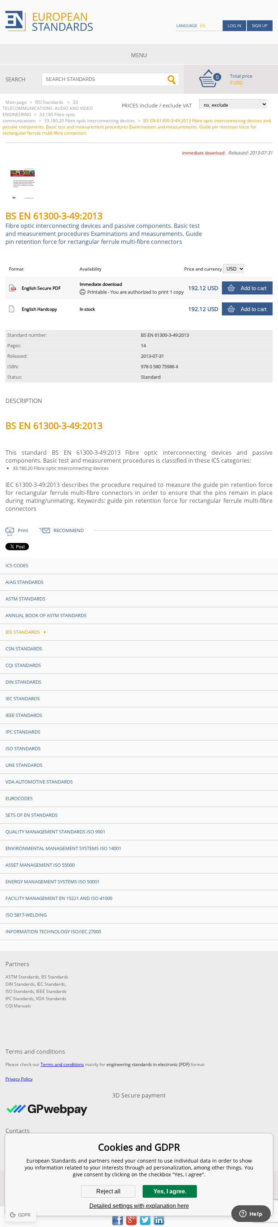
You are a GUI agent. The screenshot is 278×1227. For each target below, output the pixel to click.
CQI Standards (23, 665)
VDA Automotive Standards (39, 781)
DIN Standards (23, 682)
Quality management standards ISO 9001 (55, 831)
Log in (234, 25)
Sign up (260, 25)
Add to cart (253, 288)
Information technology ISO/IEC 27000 (53, 931)
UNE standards (23, 765)
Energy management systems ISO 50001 (52, 881)
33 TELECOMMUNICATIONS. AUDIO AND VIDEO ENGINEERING (48, 108)
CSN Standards (23, 648)
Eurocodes (19, 798)
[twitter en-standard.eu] (145, 1223)
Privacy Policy (19, 1079)
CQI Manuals (18, 1006)
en (202, 25)
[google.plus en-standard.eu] (131, 1223)
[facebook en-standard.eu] (117, 1223)
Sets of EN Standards (31, 815)
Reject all (108, 1191)
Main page (16, 102)
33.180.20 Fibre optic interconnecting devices (89, 121)
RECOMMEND (69, 530)
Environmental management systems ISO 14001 (63, 848)
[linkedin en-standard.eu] (158, 1223)
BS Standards (54, 977)
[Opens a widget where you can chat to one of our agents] (251, 1214)
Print (23, 530)
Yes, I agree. (169, 1191)
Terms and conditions (62, 1064)
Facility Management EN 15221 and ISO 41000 (58, 898)
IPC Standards (22, 732)
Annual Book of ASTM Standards (46, 615)
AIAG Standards (24, 582)
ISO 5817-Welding (26, 915)
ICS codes (16, 565)
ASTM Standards (25, 598)
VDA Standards (51, 998)
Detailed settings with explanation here (139, 1206)
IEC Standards (22, 698)
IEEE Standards (23, 715)
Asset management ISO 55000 (40, 865)
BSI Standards (49, 102)
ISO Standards (23, 748)
